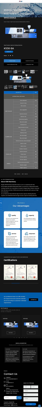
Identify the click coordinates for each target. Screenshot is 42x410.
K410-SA (25, 318)
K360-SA (5, 318)
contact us (33, 299)
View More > (11, 332)
